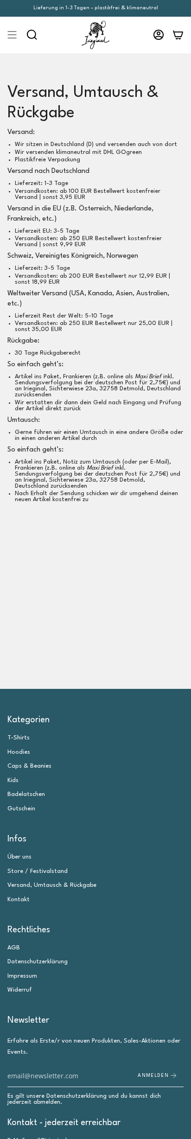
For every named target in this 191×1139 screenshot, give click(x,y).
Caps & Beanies (29, 766)
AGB (13, 948)
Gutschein (21, 809)
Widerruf (19, 990)
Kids (13, 780)
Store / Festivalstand (37, 871)
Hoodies (18, 752)
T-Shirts (18, 738)
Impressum (22, 976)
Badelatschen (26, 794)
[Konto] (158, 35)
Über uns (19, 857)
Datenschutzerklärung (37, 962)
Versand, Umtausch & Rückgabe (51, 885)
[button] (32, 35)
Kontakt (18, 900)
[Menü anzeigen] (12, 35)
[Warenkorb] (178, 35)
